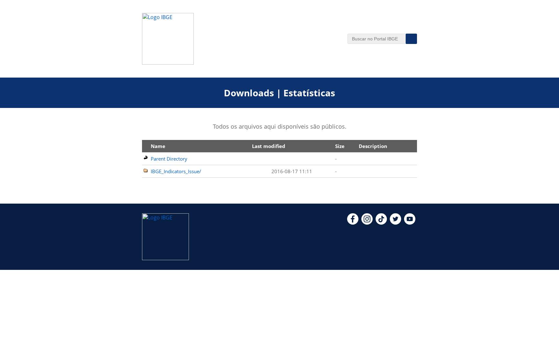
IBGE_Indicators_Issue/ (176, 171)
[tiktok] (381, 222)
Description (373, 146)
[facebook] (352, 222)
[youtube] (409, 222)
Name (158, 146)
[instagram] (367, 222)
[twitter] (395, 222)
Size (340, 146)
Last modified (268, 146)
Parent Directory (169, 158)
